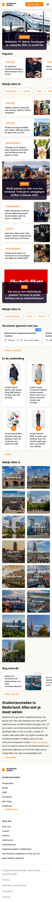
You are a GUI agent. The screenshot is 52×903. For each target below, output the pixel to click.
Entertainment (12, 316)
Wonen (41, 316)
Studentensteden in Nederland (16, 849)
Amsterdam (11, 91)
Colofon (5, 835)
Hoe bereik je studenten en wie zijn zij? (21, 853)
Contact (5, 831)
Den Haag (6, 801)
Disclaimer (7, 891)
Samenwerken (9, 844)
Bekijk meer (12, 809)
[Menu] (48, 4)
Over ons (6, 826)
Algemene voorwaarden (14, 885)
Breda (27, 91)
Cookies (6, 896)
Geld (29, 316)
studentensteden (39, 742)
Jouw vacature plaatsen (13, 858)
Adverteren (7, 840)
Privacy (5, 879)
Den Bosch (7, 796)
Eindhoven (7, 805)
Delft (39, 91)
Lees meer (11, 757)
